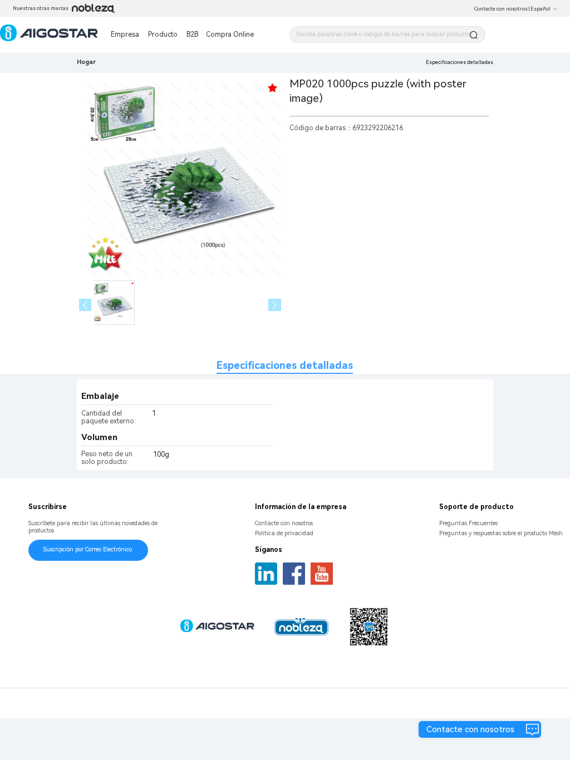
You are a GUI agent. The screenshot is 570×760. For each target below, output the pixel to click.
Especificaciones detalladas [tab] (285, 365)
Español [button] (540, 9)
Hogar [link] (86, 62)
